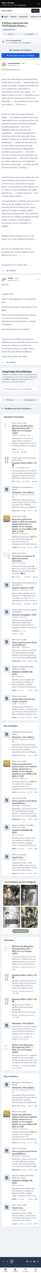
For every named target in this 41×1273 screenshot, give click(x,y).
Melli (13, 676)
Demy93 (15, 534)
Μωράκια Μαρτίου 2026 (23, 587)
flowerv (14, 717)
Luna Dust (15, 617)
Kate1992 (15, 495)
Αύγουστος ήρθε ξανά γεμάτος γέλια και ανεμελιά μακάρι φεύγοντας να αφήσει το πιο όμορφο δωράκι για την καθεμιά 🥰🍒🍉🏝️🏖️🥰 (24, 525)
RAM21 (14, 690)
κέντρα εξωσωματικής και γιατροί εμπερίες (23, 700)
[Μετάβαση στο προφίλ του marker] (4, 279)
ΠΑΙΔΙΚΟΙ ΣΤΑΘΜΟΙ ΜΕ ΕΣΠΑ (22, 673)
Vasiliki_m (15, 547)
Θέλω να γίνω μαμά (19, 423)
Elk (13, 468)
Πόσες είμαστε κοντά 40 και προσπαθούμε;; (24, 643)
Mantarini (15, 590)
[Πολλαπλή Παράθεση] (3, 270)
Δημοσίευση (22, 1038)
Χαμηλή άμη (17, 857)
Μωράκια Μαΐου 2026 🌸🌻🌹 (24, 976)
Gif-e (13, 604)
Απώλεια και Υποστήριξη (21, 43)
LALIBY (14, 704)
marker (10, 278)
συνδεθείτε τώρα (8, 379)
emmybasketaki (15, 40)
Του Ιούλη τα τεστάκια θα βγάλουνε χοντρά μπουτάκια (23, 558)
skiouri (14, 449)
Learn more (4, 4)
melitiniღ (15, 435)
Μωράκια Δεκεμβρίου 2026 (24, 614)
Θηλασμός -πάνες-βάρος (23, 492)
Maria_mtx (15, 511)
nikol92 (14, 563)
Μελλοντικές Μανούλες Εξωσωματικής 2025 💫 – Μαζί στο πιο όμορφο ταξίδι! (23, 429)
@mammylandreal (20, 931)
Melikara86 (16, 647)
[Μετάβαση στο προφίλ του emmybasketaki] (3, 41)
